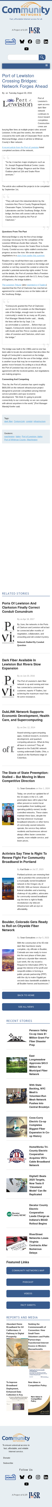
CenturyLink (19, 421)
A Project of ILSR (19, 30)
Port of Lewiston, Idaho (32, 436)
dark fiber (8, 421)
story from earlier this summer (30, 255)
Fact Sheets (28, 1305)
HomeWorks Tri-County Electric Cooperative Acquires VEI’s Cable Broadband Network (39, 1156)
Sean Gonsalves (27, 788)
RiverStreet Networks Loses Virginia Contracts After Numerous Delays (38, 1243)
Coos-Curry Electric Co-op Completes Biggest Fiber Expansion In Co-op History (39, 1127)
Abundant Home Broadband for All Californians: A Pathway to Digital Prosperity (15, 1330)
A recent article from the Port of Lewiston (20, 147)
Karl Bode (24, 869)
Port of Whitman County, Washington (20, 439)
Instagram (38, 41)
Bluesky (22, 41)
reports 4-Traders (34, 690)
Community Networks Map (28, 1270)
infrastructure (39, 421)
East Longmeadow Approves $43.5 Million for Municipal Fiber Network (38, 1065)
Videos (28, 1293)
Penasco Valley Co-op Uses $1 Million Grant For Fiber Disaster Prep (39, 1037)
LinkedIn (45, 41)
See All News (26, 1007)
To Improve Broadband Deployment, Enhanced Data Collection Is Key (14, 1388)
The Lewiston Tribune (11, 285)
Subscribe (8, 1463)
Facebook (29, 41)
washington (9, 436)
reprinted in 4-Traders (36, 285)
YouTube (26, 48)
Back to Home (26, 995)
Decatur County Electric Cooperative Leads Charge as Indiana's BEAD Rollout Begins (39, 1214)
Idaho (18, 436)
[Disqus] (26, 482)
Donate (10, 41)
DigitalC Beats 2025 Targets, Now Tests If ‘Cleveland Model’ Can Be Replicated (37, 1185)
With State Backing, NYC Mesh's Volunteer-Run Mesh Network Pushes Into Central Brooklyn (39, 1096)
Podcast (28, 1282)
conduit (29, 421)
